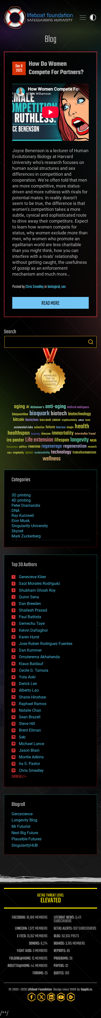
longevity (79, 440)
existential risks (23, 427)
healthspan (19, 433)
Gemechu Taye (32, 623)
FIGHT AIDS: (24, 951)
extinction (39, 427)
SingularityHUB (25, 845)
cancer (56, 420)
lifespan (61, 440)
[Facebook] (32, 997)
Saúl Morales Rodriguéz (39, 583)
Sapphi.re (86, 989)
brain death (45, 420)
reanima (34, 446)
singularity (18, 453)
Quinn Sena (29, 597)
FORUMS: (38, 973)
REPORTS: (60, 951)
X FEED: (21, 936)
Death (87, 420)
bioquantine (20, 414)
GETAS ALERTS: (63, 928)
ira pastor (15, 440)
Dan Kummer (30, 650)
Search (91, 342)
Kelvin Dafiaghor (33, 630)
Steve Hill (27, 723)
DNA (15, 510)
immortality (63, 433)
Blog (50, 40)
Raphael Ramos (32, 703)
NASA (93, 441)
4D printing (21, 500)
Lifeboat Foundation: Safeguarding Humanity (38, 17)
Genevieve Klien (32, 577)
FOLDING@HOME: (20, 958)
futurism (60, 427)
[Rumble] (71, 997)
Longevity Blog (24, 820)
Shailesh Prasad (33, 610)
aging (19, 407)
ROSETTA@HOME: (19, 966)
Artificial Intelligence (78, 407)
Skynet (17, 531)
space (29, 452)
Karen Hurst (29, 637)
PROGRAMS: (61, 958)
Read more (50, 303)
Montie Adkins (31, 757)
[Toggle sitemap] (83, 17)
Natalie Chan (30, 710)
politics (23, 447)
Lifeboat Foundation (40, 989)
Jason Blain (29, 750)
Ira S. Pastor (29, 763)
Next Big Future (25, 832)
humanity (35, 434)
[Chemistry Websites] (50, 372)
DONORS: (34, 943)
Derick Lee (28, 683)
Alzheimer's (37, 407)
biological (54, 287)
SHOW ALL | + (19, 777)
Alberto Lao (29, 690)
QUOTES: (59, 973)
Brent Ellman (30, 730)
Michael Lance (31, 743)
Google (70, 427)
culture (81, 420)
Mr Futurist (21, 826)
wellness (52, 459)
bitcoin (18, 419)
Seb (22, 737)
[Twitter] (41, 997)
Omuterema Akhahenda (39, 657)
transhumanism (84, 452)
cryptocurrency (69, 420)
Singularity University (30, 525)
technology (61, 452)
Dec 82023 (19, 68)
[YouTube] (61, 997)
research (92, 447)
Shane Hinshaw (32, 697)
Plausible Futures (26, 839)
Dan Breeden (30, 603)
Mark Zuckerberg (26, 536)
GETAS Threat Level (50, 899)
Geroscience (22, 814)
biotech (59, 413)
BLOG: (57, 936)
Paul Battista (30, 617)
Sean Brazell (29, 717)
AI (27, 407)
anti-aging (55, 407)
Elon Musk (21, 520)
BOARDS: (59, 943)
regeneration (75, 446)
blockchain (31, 420)
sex (63, 287)
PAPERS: (59, 966)
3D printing (21, 495)
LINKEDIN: (21, 928)
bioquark (39, 413)
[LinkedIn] (51, 997)
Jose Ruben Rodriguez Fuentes (45, 643)
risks (9, 452)
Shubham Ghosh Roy (37, 590)
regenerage (51, 446)
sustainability (42, 453)
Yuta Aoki (27, 677)
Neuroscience (12, 447)
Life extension (39, 440)
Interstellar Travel (85, 434)
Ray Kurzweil (23, 515)
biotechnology (79, 414)
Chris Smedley (34, 287)
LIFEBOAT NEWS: (64, 917)
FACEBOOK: (19, 917)
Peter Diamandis (26, 505)
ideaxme (45, 434)
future (50, 427)
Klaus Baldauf (31, 663)
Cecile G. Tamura (33, 670)
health (82, 426)
